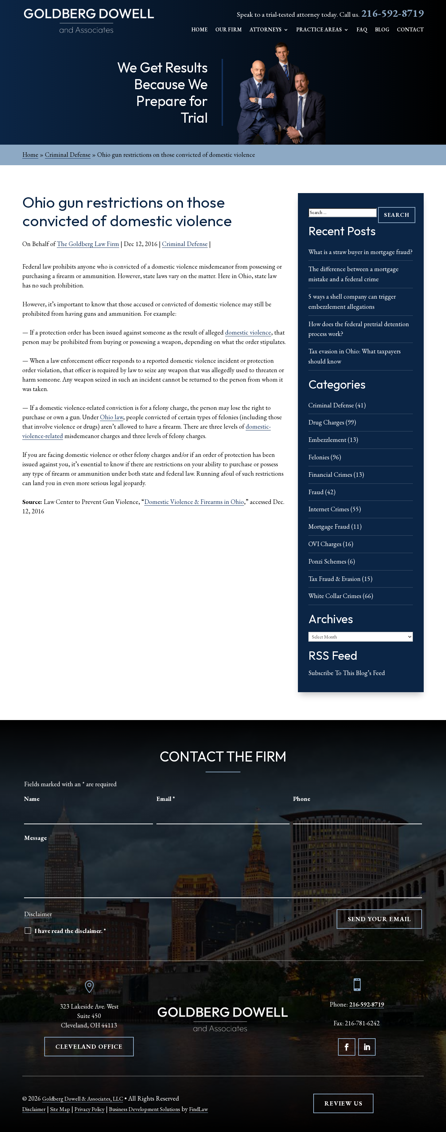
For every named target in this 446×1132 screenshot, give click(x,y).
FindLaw (198, 1109)
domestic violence (248, 332)
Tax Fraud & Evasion (334, 579)
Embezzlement (327, 440)
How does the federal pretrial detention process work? (358, 329)
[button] (439, 1081)
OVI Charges (324, 544)
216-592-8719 (392, 13)
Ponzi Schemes (327, 561)
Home (199, 30)
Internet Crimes (328, 509)
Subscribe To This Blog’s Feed (346, 673)
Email (165, 799)
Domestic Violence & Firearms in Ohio (194, 502)
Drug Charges (326, 422)
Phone (301, 799)
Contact (410, 30)
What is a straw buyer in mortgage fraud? (360, 252)
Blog (382, 30)
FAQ (361, 30)
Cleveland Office (89, 1046)
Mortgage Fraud (329, 526)
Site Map (60, 1109)
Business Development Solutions (144, 1109)
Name (31, 799)
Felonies (318, 457)
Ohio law (111, 417)
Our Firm (228, 30)
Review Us (343, 1103)
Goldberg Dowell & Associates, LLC (82, 1098)
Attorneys (265, 30)
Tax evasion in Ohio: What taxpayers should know (354, 356)
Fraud (316, 492)
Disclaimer (38, 914)
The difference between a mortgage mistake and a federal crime (353, 274)
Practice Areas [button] (319, 30)
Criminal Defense (185, 244)
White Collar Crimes (334, 596)
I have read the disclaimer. (70, 930)
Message (35, 838)
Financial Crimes (330, 475)
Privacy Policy (90, 1109)
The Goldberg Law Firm (88, 244)
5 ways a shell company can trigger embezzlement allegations (352, 301)
